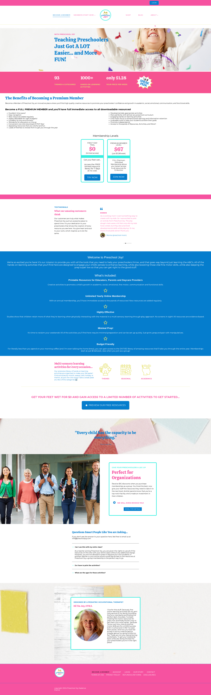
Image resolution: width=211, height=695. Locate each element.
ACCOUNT (117, 672)
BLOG (140, 15)
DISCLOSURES (149, 675)
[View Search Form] (155, 26)
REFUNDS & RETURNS (131, 675)
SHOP (128, 15)
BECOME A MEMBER (61, 15)
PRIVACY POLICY (113, 675)
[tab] (124, 243)
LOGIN (154, 3)
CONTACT (151, 672)
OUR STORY (138, 672)
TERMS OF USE (97, 675)
